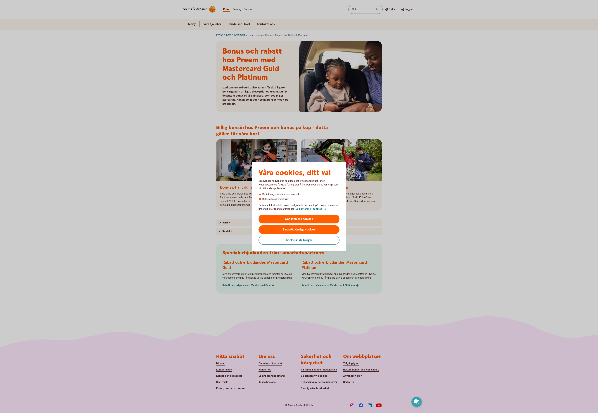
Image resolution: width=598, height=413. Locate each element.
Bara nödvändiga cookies (299, 229)
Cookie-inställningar (299, 240)
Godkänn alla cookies (299, 219)
